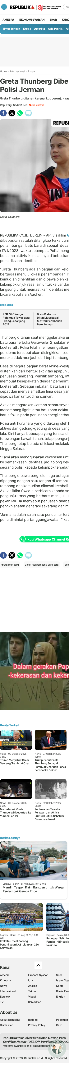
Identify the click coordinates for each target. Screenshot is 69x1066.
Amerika (39, 28)
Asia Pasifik (55, 28)
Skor (59, 975)
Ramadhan (34, 1002)
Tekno (32, 991)
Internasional (17, 71)
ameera (8, 19)
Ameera (5, 975)
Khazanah (6, 980)
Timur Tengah (11, 28)
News (3, 985)
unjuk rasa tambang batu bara (41, 564)
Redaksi (33, 1019)
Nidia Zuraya (36, 105)
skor (53, 19)
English (60, 996)
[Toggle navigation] (4, 7)
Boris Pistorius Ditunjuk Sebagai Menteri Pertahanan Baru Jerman (49, 319)
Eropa (27, 28)
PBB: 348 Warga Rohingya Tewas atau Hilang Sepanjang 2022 (16, 319)
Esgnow (5, 996)
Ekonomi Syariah (32, 19)
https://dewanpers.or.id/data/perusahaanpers (31, 1045)
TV (2, 1002)
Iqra (30, 980)
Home (3, 71)
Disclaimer (6, 1025)
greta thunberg (10, 564)
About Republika (10, 1019)
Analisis (33, 985)
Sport (59, 985)
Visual (32, 996)
